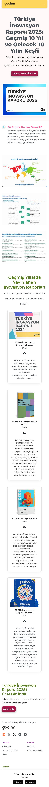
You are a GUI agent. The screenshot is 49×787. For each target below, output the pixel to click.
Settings (24, 777)
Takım (4, 754)
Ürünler (30, 742)
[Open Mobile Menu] (42, 4)
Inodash (30, 746)
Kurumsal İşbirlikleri (10, 750)
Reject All (18, 782)
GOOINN (5, 742)
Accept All (30, 782)
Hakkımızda (6, 746)
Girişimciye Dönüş (34, 750)
